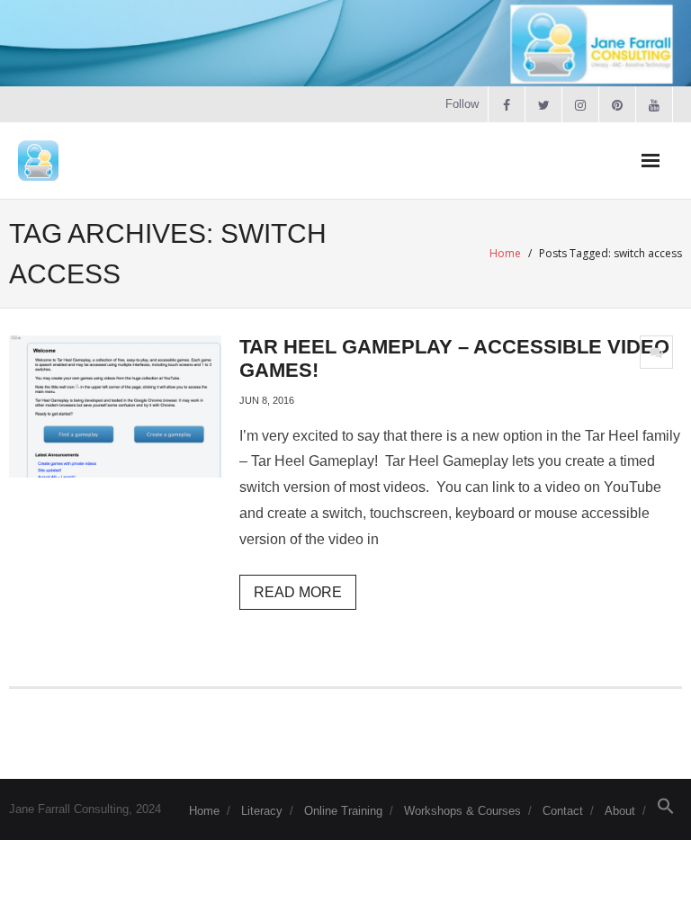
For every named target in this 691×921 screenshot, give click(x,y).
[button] (666, 811)
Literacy (262, 811)
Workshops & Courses (462, 811)
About (620, 811)
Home (505, 253)
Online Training (343, 811)
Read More (298, 592)
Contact (563, 811)
